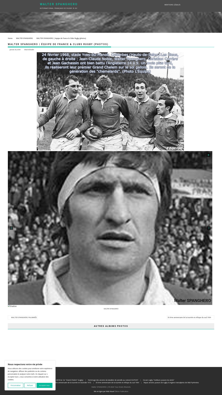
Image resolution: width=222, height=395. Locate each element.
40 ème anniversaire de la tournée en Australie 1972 (71, 382)
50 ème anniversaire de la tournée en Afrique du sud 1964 (189, 317)
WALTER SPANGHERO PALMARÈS (24, 317)
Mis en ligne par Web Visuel (104, 391)
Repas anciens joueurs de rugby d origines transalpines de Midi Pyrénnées (171, 382)
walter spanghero (59, 4)
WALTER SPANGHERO (111, 309)
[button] (11, 228)
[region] (30, 375)
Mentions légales (172, 5)
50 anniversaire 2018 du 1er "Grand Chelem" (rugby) (63, 380)
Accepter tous (44, 385)
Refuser (30, 385)
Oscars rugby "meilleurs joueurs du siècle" (158, 380)
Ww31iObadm (29, 50)
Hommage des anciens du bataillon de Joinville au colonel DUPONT (113, 380)
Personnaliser (16, 385)
